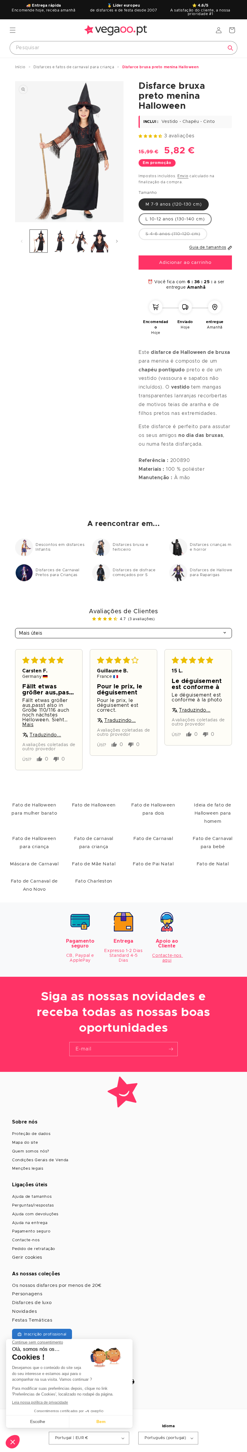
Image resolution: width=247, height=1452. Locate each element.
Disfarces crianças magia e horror (215, 547)
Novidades (24, 1311)
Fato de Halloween (94, 805)
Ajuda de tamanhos (32, 1197)
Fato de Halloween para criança (34, 842)
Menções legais (27, 1169)
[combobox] (123, 47)
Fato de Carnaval (153, 838)
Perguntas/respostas (33, 1205)
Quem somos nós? (30, 1151)
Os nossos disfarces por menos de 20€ (57, 1285)
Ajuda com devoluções (35, 1214)
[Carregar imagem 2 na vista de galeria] (59, 241)
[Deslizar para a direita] (117, 241)
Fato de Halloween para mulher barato (34, 809)
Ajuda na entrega (30, 1223)
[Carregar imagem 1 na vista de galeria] (38, 241)
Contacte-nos (25, 1240)
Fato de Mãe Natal (93, 864)
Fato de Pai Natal (153, 864)
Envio (183, 176)
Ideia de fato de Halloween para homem (212, 813)
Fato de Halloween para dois (153, 809)
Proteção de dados (31, 1134)
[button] (12, 30)
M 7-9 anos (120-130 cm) (173, 204)
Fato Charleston (93, 881)
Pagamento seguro (31, 1231)
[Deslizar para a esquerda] (21, 241)
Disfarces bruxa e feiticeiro (130, 547)
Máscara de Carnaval (34, 864)
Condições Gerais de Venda (40, 1160)
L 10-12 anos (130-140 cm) (175, 219)
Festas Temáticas (32, 1320)
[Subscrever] (170, 1049)
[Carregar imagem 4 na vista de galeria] (99, 241)
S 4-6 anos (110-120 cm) (176, 236)
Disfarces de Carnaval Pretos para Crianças (58, 572)
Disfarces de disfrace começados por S (134, 572)
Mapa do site (25, 1143)
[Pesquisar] (230, 48)
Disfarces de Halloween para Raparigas (214, 572)
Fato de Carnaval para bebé (213, 842)
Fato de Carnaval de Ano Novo (34, 885)
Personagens (27, 1294)
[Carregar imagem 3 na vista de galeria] (79, 241)
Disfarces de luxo (32, 1302)
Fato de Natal (213, 864)
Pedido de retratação (33, 1249)
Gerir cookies (27, 1257)
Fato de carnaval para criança (93, 842)
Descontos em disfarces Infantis (60, 547)
